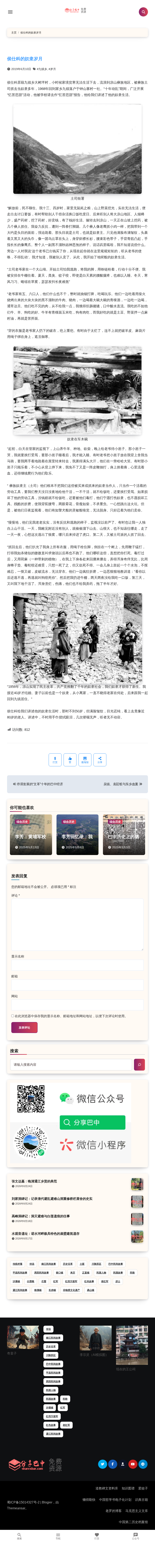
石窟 (43, 1281)
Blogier (47, 1502)
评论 (15, 895)
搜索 (14, 1051)
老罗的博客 (114, 1511)
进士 (117, 1281)
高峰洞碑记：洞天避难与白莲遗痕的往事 (41, 1216)
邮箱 (14, 976)
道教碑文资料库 (106, 1488)
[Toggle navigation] (10, 12)
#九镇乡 (42, 69)
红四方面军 (71, 1281)
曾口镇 (59, 1272)
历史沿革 (68, 1264)
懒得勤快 (89, 1499)
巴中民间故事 (115, 1264)
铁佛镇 (38, 1290)
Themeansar (16, 1508)
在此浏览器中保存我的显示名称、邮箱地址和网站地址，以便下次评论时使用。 (71, 1016)
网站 (14, 996)
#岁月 (52, 69)
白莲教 (30, 1281)
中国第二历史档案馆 (133, 1522)
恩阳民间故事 (41, 1272)
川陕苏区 (96, 1264)
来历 (72, 1272)
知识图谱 (128, 1488)
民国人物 (101, 1272)
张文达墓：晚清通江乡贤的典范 (34, 1181)
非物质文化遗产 (71, 1290)
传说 (31, 1264)
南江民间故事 (48, 1264)
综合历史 (22, 821)
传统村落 (17, 1264)
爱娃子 (143, 1488)
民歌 (132, 1272)
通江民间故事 (20, 1290)
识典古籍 (141, 1499)
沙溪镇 (16, 1281)
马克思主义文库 (136, 1511)
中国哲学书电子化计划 (115, 1499)
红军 (55, 1281)
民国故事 (118, 1272)
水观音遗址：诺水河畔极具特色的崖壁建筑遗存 (46, 1233)
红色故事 (89, 1281)
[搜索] (139, 1065)
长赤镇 (52, 1290)
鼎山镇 (90, 1290)
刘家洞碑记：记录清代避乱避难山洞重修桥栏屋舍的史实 (52, 1198)
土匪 (82, 1264)
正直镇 (85, 1272)
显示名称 (17, 956)
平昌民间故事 (20, 1272)
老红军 (104, 1281)
